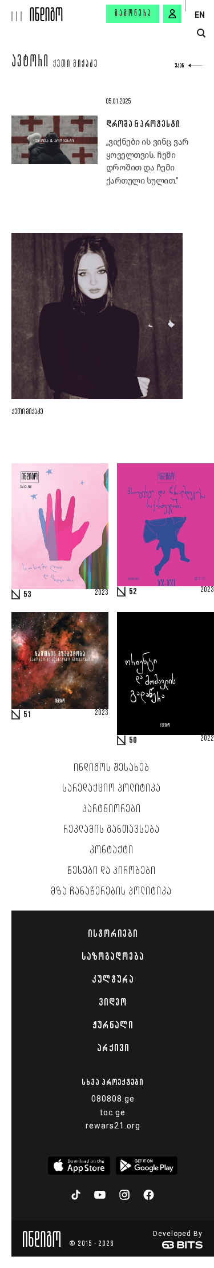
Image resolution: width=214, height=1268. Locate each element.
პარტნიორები (111, 809)
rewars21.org (113, 1125)
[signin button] (172, 14)
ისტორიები (113, 933)
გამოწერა (133, 13)
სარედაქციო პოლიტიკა (111, 788)
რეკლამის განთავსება (111, 830)
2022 (207, 739)
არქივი (113, 1048)
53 (27, 594)
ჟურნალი (112, 1025)
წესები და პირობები (111, 871)
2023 (101, 593)
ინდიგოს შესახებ (112, 768)
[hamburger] (15, 10)
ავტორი (30, 63)
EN (200, 14)
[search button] (201, 33)
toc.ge (113, 1112)
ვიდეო (113, 1002)
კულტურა (113, 979)
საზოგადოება (113, 956)
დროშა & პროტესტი (143, 123)
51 (27, 715)
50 (133, 740)
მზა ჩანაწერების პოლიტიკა (111, 891)
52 (133, 592)
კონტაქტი (112, 850)
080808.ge (113, 1098)
